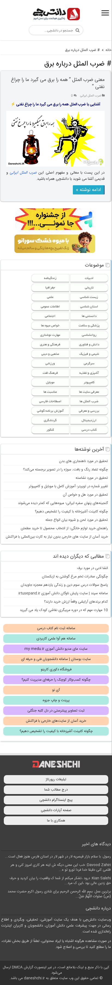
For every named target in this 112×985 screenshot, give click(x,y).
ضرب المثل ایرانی (90, 95)
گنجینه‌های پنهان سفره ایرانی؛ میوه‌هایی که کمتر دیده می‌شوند (63, 503)
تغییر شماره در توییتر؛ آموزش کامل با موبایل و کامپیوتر (68, 486)
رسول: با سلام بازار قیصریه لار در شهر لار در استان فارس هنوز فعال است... (58, 857)
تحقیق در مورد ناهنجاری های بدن (83, 461)
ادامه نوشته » (88, 190)
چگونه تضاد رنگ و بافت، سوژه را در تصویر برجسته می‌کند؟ (65, 470)
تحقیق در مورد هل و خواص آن (85, 495)
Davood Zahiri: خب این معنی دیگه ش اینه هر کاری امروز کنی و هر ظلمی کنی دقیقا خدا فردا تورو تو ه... (61, 867)
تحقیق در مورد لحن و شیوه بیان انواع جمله (76, 520)
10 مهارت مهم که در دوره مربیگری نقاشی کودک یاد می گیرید (64, 610)
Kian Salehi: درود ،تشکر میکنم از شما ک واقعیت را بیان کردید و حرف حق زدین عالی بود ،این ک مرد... (60, 880)
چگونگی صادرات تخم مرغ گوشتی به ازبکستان (75, 577)
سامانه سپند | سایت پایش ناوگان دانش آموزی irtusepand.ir (63, 593)
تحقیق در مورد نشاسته (92, 478)
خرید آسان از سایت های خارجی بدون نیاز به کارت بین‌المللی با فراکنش (57, 537)
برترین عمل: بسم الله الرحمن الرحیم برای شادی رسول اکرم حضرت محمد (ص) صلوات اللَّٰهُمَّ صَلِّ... (59, 894)
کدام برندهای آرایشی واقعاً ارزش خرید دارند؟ (76, 602)
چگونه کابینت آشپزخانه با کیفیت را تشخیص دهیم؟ (71, 512)
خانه (108, 50)
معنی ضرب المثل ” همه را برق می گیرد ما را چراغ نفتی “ (58, 83)
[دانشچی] (56, 15)
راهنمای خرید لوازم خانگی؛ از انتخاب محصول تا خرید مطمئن (64, 528)
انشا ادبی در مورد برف (92, 568)
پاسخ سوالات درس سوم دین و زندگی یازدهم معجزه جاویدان (64, 585)
